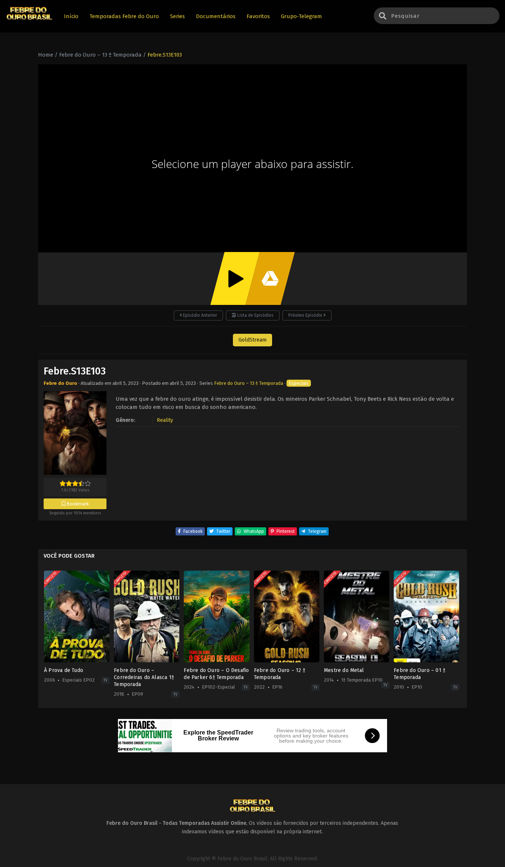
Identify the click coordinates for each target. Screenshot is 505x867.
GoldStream (252, 340)
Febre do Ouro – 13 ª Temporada (248, 383)
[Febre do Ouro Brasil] (29, 19)
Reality (165, 420)
